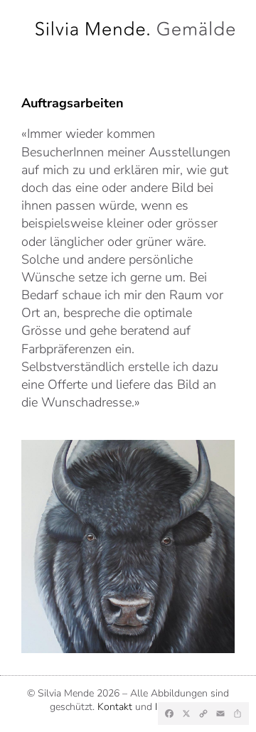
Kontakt (114, 707)
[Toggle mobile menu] (29, 49)
